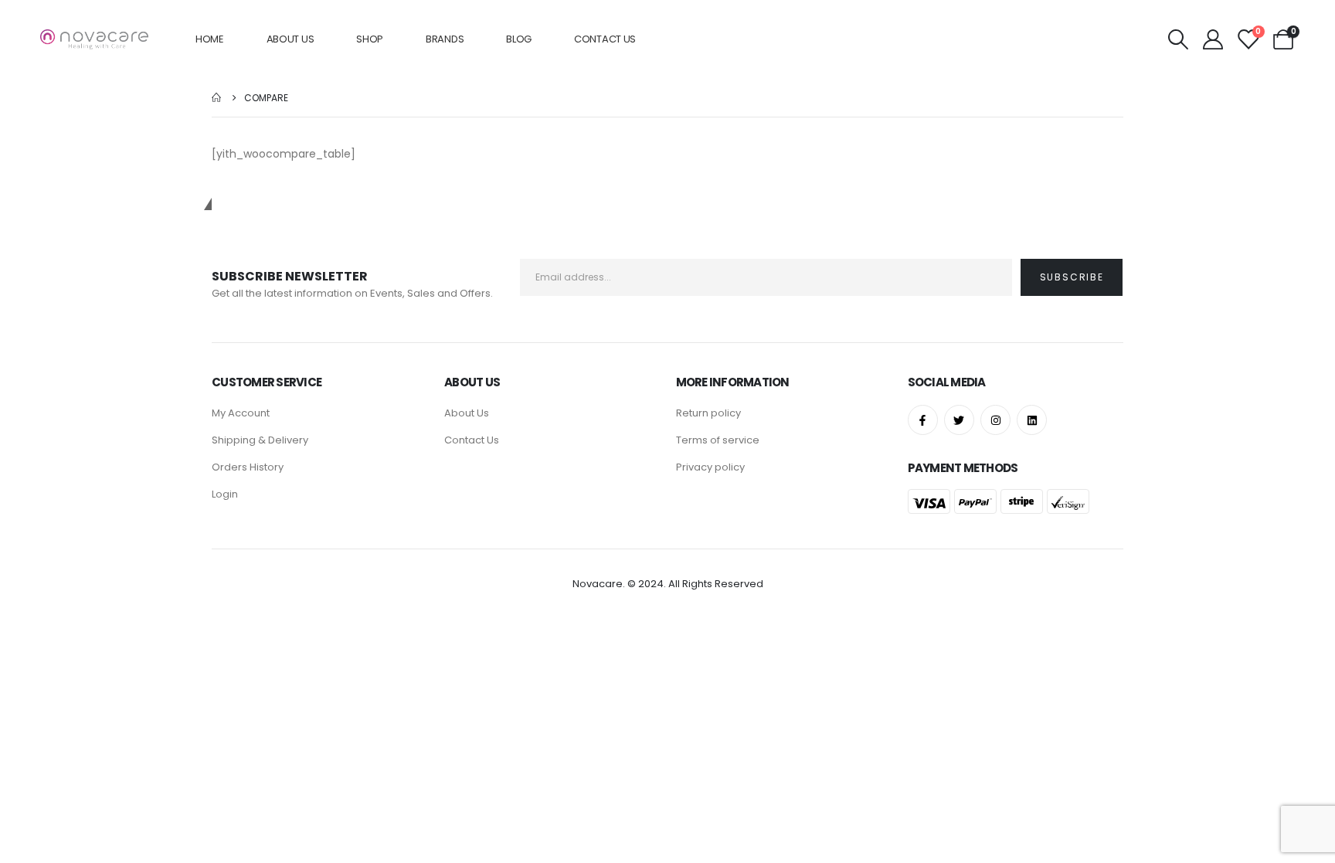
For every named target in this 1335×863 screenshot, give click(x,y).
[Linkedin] (1032, 420)
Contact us (605, 39)
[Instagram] (995, 420)
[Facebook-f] (923, 420)
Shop (369, 39)
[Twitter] (959, 420)
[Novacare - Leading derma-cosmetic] (94, 39)
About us (290, 39)
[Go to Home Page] (217, 97)
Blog (519, 39)
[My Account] (1213, 39)
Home (209, 39)
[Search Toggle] (1178, 39)
